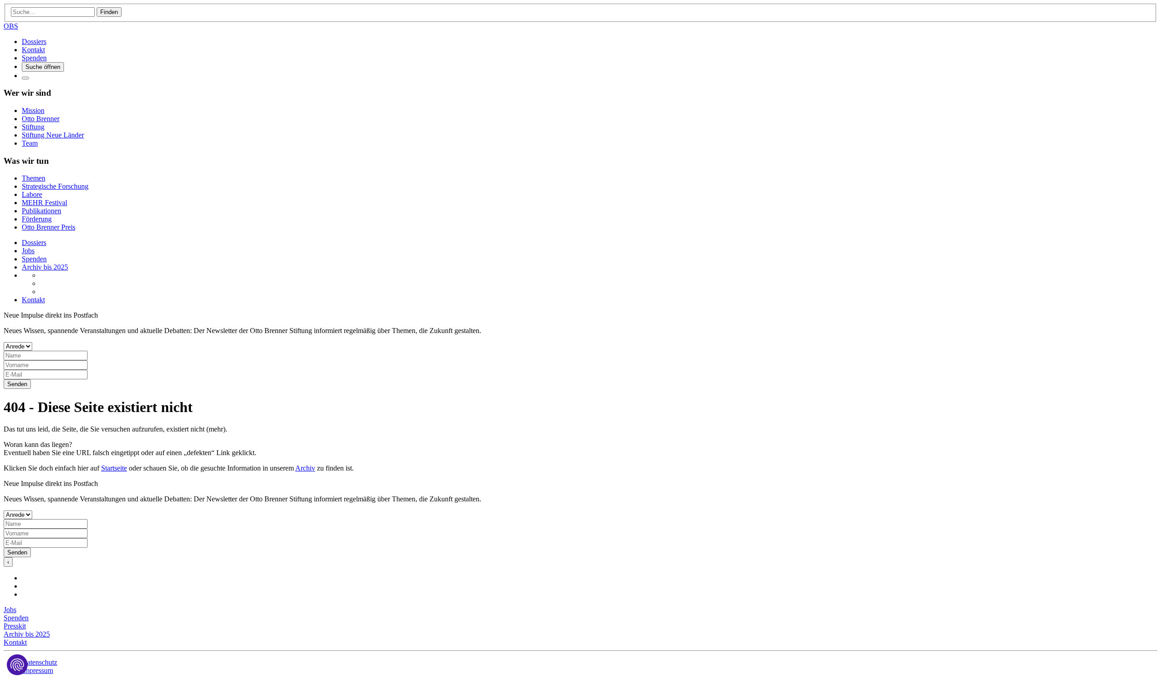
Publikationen (41, 211)
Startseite (114, 468)
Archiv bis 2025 (45, 267)
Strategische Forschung (55, 186)
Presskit (15, 626)
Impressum (37, 670)
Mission (33, 110)
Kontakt (33, 50)
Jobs (28, 251)
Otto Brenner (40, 119)
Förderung (37, 219)
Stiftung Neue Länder (53, 135)
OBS (11, 26)
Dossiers (34, 41)
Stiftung (33, 127)
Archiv (305, 468)
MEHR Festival (44, 202)
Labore (32, 194)
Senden (17, 384)
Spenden (34, 58)
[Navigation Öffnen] (25, 78)
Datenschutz (39, 662)
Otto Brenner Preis (48, 227)
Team (30, 143)
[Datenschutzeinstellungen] (17, 664)
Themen (33, 178)
